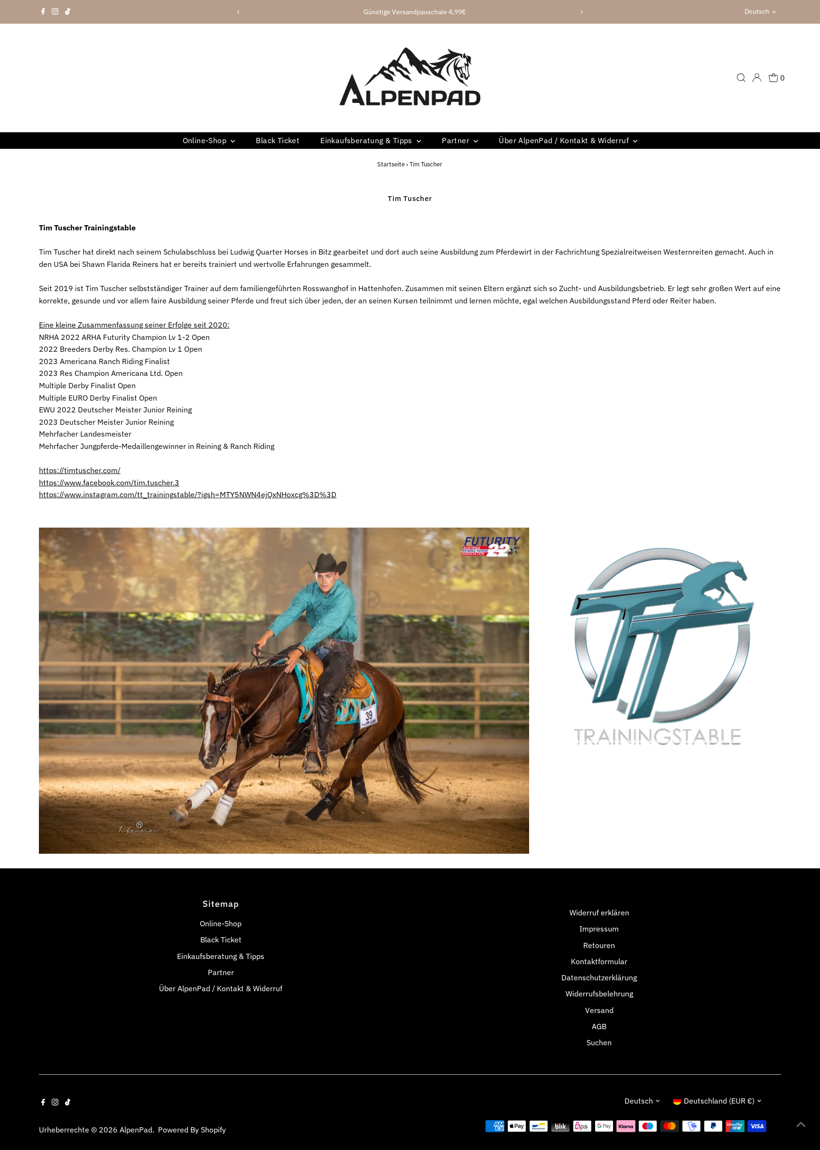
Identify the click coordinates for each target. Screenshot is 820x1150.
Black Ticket (277, 140)
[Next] (581, 12)
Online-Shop (206, 140)
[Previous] (238, 12)
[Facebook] (43, 11)
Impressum (599, 928)
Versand (599, 1010)
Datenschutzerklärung (599, 977)
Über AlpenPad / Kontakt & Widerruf (565, 140)
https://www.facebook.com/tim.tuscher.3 (109, 482)
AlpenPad (136, 1129)
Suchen (599, 1042)
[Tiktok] (68, 11)
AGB (599, 1026)
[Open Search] (741, 77)
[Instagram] (55, 11)
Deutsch (757, 11)
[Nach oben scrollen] (801, 1123)
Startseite (391, 164)
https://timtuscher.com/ (80, 470)
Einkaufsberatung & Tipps (367, 140)
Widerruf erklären (599, 912)
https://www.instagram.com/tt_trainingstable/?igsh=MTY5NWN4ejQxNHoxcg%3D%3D (187, 494)
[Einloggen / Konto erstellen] (757, 77)
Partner (456, 140)
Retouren (599, 945)
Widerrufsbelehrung (599, 993)
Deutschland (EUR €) (719, 1100)
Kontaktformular (599, 961)
